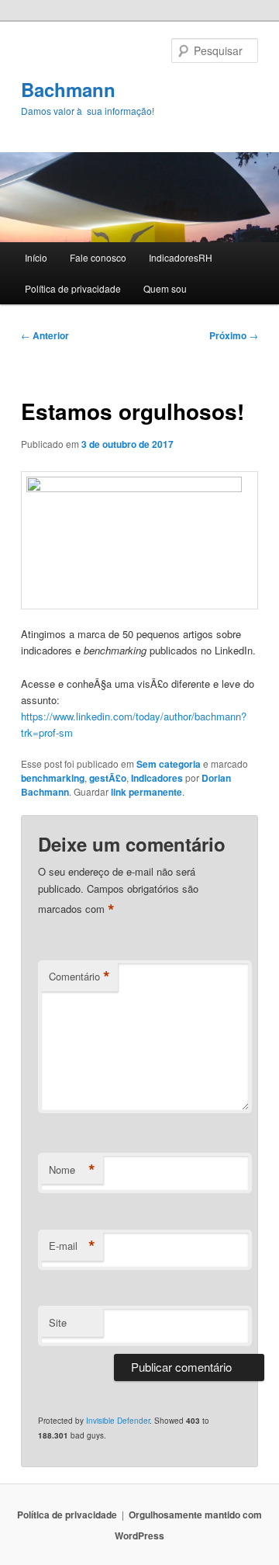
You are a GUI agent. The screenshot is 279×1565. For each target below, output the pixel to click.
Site (58, 1322)
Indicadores (157, 778)
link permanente (146, 792)
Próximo (233, 335)
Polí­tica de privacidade (73, 288)
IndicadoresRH (180, 257)
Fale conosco (98, 257)
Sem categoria (168, 764)
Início (36, 257)
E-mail (72, 1246)
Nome (72, 1169)
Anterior (45, 335)
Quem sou (165, 288)
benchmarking (52, 778)
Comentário (79, 976)
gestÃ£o (107, 778)
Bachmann (68, 89)
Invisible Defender (118, 1420)
